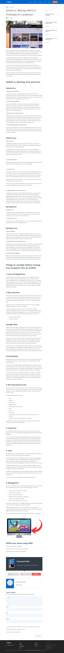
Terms (36, 646)
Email (7, 612)
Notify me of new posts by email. (14, 632)
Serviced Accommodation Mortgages (14, 546)
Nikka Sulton (10, 586)
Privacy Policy (43, 650)
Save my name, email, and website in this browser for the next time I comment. (23, 626)
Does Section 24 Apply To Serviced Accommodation (17, 549)
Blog (20, 643)
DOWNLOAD (36, 574)
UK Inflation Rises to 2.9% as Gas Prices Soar (51, 40)
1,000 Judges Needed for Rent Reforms (51, 32)
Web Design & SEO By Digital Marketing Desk (32, 650)
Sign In (36, 643)
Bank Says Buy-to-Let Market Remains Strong (51, 24)
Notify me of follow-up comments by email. (16, 629)
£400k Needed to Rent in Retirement (51, 16)
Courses (21, 644)
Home (20, 647)
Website (7, 618)
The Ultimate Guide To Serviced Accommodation (16, 551)
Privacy (36, 644)
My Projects (21, 646)
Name (7, 607)
